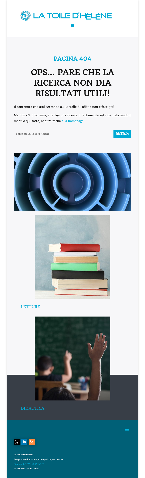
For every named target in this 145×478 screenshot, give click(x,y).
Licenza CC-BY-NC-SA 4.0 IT (29, 463)
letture (30, 306)
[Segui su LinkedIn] (24, 442)
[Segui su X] (17, 442)
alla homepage (72, 121)
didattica (32, 408)
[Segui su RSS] (32, 442)
